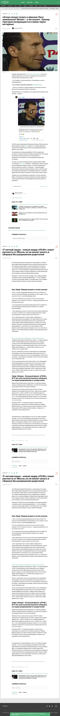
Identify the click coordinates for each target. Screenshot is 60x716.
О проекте (4, 706)
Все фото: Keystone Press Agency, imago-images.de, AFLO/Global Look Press (28, 661)
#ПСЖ (13, 440)
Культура (29, 2)
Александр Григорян (34, 74)
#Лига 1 (26, 440)
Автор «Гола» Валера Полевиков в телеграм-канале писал (28, 338)
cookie (30, 713)
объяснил (23, 163)
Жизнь (37, 2)
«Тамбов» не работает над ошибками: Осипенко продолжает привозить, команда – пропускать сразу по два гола (33, 208)
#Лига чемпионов (20, 440)
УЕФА (26, 146)
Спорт (23, 2)
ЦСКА (27, 74)
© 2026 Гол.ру (5, 712)
